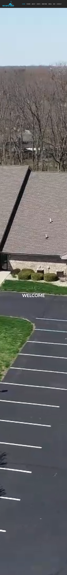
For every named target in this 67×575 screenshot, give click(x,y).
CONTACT (59, 4)
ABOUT (33, 4)
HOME (23, 4)
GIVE (54, 4)
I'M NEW (28, 4)
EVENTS (38, 4)
